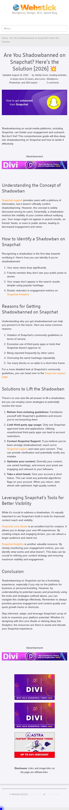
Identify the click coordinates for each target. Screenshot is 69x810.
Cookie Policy (36, 794)
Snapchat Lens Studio (14, 526)
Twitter (35, 19)
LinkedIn (41, 19)
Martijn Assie (41, 75)
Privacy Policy (53, 794)
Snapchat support (12, 200)
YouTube (29, 19)
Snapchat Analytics (18, 294)
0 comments (53, 82)
